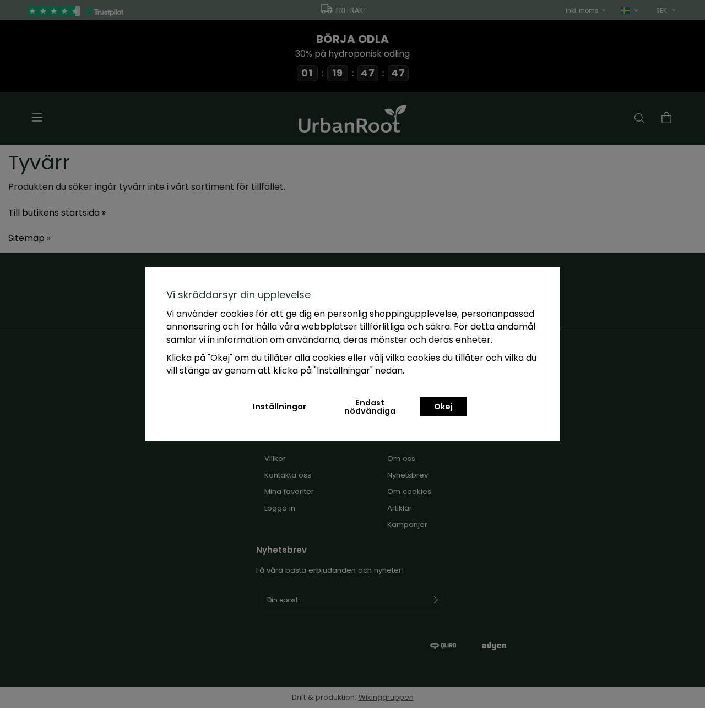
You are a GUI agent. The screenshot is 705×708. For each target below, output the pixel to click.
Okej (443, 406)
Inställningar (279, 406)
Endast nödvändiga (369, 406)
